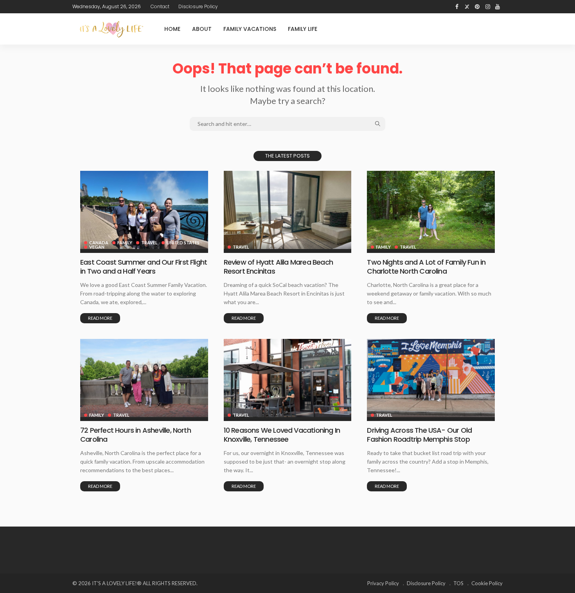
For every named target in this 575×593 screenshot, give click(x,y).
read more (100, 318)
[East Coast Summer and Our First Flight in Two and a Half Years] (144, 210)
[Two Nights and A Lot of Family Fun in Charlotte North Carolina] (431, 210)
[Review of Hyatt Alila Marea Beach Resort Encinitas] (288, 210)
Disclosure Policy (198, 6)
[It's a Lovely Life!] (111, 29)
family (124, 242)
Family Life (302, 29)
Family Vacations (249, 29)
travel (149, 242)
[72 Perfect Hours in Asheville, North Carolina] (144, 378)
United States (183, 242)
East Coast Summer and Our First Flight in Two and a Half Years (143, 266)
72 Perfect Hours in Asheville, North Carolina (135, 434)
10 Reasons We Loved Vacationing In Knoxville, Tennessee (282, 434)
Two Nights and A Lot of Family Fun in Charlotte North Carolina (426, 266)
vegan (96, 247)
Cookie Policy (487, 583)
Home (172, 29)
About (202, 29)
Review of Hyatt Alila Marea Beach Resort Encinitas (278, 266)
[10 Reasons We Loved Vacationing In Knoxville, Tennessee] (288, 378)
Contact (160, 6)
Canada (98, 242)
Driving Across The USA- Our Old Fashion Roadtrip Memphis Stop (419, 434)
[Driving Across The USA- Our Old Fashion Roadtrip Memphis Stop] (431, 378)
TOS (458, 583)
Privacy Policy (383, 583)
